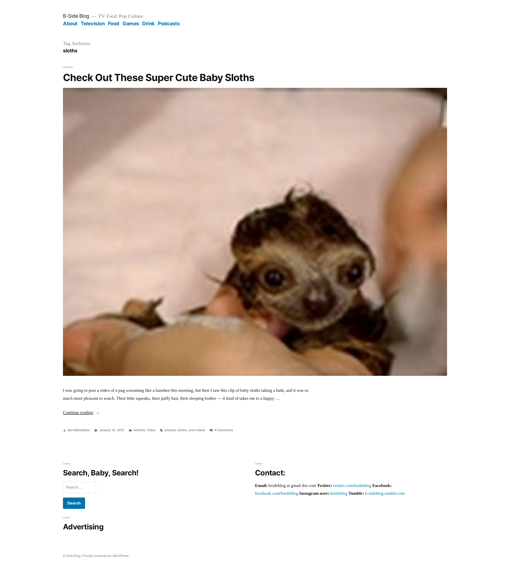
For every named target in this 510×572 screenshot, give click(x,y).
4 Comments (223, 430)
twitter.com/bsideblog (352, 485)
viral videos (196, 430)
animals (170, 430)
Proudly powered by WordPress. (105, 556)
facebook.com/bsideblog (276, 493)
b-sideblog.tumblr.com (385, 493)
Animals (139, 430)
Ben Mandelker (79, 430)
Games (131, 23)
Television (93, 23)
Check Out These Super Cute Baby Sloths (158, 77)
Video (151, 430)
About (70, 23)
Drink (148, 23)
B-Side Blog (76, 16)
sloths (182, 430)
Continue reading (81, 412)
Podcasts (169, 23)
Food (113, 23)
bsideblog (338, 493)
